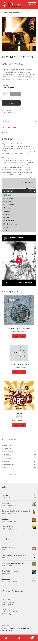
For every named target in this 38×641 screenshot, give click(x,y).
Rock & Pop (16, 12)
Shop (10, 12)
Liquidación (7, 448)
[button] (33, 19)
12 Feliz (6, 230)
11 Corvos (6, 227)
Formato (5, 85)
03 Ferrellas (7, 201)
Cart (29, 636)
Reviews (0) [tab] (5, 132)
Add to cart (15, 94)
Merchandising (8, 452)
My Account (6, 638)
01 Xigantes (7, 195)
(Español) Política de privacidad (12, 628)
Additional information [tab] (9, 127)
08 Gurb (6, 217)
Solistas (6, 461)
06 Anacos (6, 211)
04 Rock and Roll (9, 205)
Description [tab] (6, 121)
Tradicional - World (9, 464)
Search (19, 638)
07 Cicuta (6, 214)
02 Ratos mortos (9, 198)
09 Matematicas (9, 221)
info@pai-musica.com (13, 614)
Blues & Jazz (7, 445)
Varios (6, 467)
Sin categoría (8, 458)
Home (5, 12)
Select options (19, 336)
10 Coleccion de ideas (10, 224)
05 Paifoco (7, 208)
